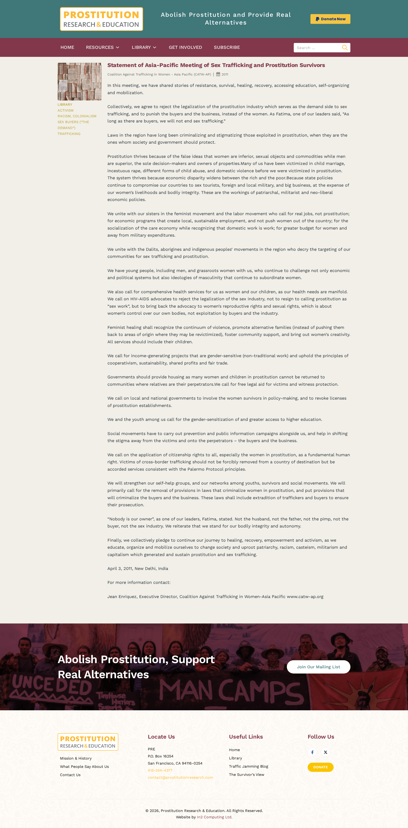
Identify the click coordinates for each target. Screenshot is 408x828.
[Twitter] (325, 752)
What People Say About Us (84, 766)
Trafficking (69, 134)
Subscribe (227, 47)
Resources (100, 47)
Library (141, 47)
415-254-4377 (160, 770)
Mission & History (76, 758)
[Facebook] (312, 752)
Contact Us (70, 775)
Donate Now (333, 19)
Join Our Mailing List (318, 666)
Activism (65, 110)
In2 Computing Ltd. (214, 817)
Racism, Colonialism (77, 116)
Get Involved (185, 47)
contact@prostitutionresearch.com (180, 777)
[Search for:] (322, 47)
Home (67, 47)
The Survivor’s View (246, 774)
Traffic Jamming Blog (248, 766)
